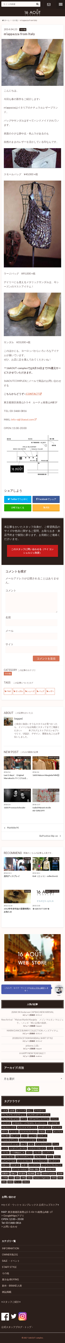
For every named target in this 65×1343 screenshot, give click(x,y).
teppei (18, 718)
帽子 (42, 1169)
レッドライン (34, 1165)
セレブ (23, 1144)
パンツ (29, 1153)
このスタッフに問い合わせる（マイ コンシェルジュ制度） (32, 551)
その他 (15, 20)
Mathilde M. (13, 827)
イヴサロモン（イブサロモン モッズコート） (29, 1123)
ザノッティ (15, 1136)
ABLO (29, 1178)
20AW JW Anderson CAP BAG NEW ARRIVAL (32, 1012)
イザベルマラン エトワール (38, 1119)
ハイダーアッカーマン (18, 1148)
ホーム (7, 20)
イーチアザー (54, 1123)
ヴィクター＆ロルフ (20, 1169)
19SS (23, 1178)
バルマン (58, 1148)
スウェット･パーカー (27, 1140)
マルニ (57, 1157)
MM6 (60, 1178)
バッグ (41, 691)
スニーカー (42, 1140)
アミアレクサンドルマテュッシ (14, 1115)
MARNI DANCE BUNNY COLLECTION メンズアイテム (32, 1030)
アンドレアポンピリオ (10, 1119)
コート (49, 1132)
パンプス (37, 1153)
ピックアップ (48, 1153)
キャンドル (57, 1127)
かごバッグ (21, 1111)
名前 (8, 617)
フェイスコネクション (24, 1157)
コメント (11, 590)
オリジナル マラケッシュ (27, 1127)
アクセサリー (40, 1111)
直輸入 (13, 1174)
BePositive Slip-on (49, 836)
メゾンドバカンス (24, 1161)
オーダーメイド (44, 1127)
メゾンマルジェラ (40, 1161)
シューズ (30, 691)
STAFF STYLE (9, 1267)
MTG (4, 1182)
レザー (51, 691)
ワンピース (6, 1169)
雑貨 (38, 1174)
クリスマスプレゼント (28, 1132)
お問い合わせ (49, 4)
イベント (54, 1119)
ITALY (8, 691)
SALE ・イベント (11, 1260)
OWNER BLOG (10, 1254)
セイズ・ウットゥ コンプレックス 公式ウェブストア (30, 1204)
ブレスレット (40, 1157)
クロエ (41, 1132)
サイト (10, 644)
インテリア (6, 1123)
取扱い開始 (34, 1169)
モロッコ (5, 1165)
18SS (17, 1178)
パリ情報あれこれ (17, 1153)
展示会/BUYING (10, 1279)
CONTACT (32, 393)
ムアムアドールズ (9, 1161)
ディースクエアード (43, 1144)
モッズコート (54, 1161)
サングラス (58, 1132)
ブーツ (50, 1157)
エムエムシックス (9, 1127)
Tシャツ (18, 1182)
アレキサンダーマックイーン (39, 1115)
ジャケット (42, 1136)
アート (23, 1119)
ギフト (4, 1132)
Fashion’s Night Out (41, 1178)
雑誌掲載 (31, 1174)
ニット (4, 1148)
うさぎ (4, 1111)
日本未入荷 (50, 1169)
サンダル (19, 691)
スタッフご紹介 (11, 1301)
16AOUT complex (48, 1174)
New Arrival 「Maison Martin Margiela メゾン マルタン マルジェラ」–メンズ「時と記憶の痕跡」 (32, 1021)
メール (10, 630)
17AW (4, 1178)
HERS (54, 1178)
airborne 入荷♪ (32, 1045)
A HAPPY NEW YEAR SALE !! (32, 1053)
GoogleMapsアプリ (13, 1215)
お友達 (12, 1111)
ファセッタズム (8, 1157)
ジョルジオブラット (9, 1140)
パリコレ (5, 1153)
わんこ (30, 1111)
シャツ (24, 1136)
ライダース (15, 1165)
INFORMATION (10, 1248)
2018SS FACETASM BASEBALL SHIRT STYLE (32, 1038)
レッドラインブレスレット (52, 1165)
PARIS (10, 1182)
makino (39, 1056)
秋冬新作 (21, 1174)
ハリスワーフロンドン (36, 1148)
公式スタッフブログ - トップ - (17, 1327)
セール (31, 1144)
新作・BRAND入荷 (12, 1285)
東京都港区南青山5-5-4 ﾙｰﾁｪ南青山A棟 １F (30, 1211)
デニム (55, 1144)
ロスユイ (39, 1015)
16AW (60, 1174)
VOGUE (26, 1182)
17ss (11, 1178)
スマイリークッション (10, 1144)
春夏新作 (5, 1174)
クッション (14, 1132)
